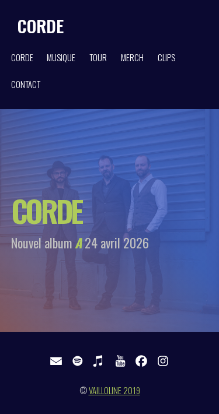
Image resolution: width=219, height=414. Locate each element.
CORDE (41, 25)
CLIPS (166, 57)
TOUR (98, 57)
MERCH (132, 57)
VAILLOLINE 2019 (114, 390)
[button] (56, 361)
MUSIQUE (61, 57)
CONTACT (25, 84)
